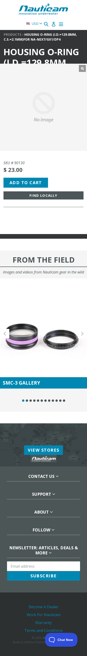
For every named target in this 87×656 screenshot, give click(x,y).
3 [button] (30, 400)
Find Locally (43, 195)
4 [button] (34, 400)
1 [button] (23, 400)
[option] (43, 333)
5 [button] (38, 400)
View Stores (43, 450)
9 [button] (53, 400)
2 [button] (27, 400)
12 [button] (64, 400)
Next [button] (82, 333)
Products (12, 34)
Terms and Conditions (43, 630)
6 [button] (42, 400)
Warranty (43, 622)
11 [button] (60, 400)
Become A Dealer (43, 606)
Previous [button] (4, 333)
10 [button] (56, 400)
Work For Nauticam (44, 614)
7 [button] (45, 400)
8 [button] (49, 400)
